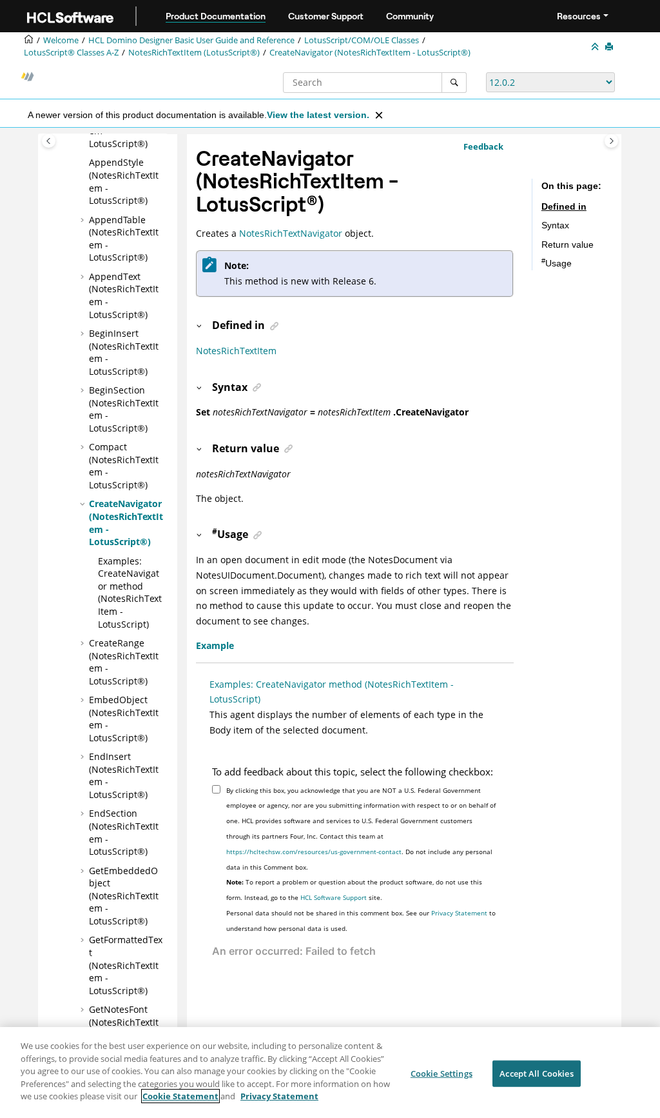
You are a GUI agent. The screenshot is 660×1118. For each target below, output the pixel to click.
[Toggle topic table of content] (611, 141)
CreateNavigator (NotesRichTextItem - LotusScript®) (370, 52)
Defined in (564, 206)
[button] (84, 162)
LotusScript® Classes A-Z (71, 52)
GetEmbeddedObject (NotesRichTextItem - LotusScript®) (124, 895)
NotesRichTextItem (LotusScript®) (194, 52)
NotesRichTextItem (236, 350)
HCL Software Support (333, 897)
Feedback (483, 146)
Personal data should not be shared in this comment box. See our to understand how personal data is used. (361, 920)
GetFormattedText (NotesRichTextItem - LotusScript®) (125, 964)
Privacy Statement (459, 912)
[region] (330, 1072)
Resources (579, 16)
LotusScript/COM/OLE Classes (361, 40)
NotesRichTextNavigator (290, 233)
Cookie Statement (180, 1096)
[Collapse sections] (596, 47)
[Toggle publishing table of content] (48, 141)
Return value (567, 244)
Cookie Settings (441, 1073)
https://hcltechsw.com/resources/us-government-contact (314, 851)
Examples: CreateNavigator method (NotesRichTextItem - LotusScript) (130, 592)
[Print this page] (610, 47)
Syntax (555, 225)
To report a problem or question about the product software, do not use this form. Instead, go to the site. (354, 889)
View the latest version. (318, 115)
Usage (556, 263)
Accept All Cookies (536, 1073)
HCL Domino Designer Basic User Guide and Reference (191, 40)
